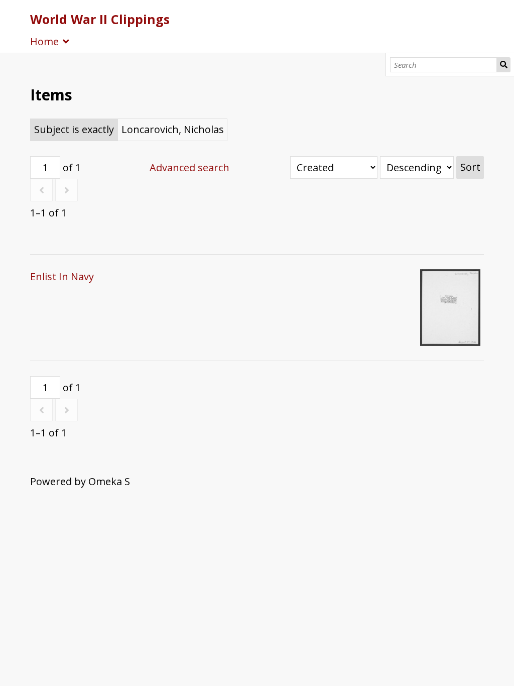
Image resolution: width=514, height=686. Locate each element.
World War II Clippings (100, 19)
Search (503, 64)
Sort (470, 167)
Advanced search (189, 167)
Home (44, 41)
